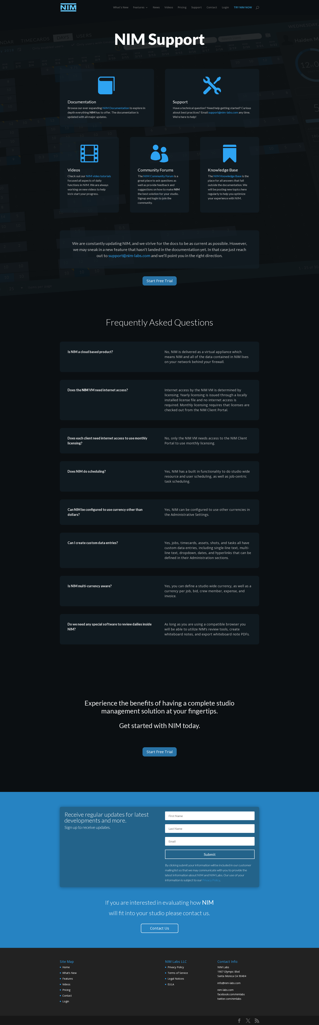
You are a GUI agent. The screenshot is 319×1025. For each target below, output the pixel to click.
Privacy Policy (211, 880)
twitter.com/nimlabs (229, 998)
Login (225, 7)
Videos (168, 7)
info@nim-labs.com (229, 983)
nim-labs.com (225, 990)
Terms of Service (178, 973)
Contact (212, 7)
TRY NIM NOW (243, 7)
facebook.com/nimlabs (231, 994)
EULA (171, 984)
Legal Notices (176, 978)
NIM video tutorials (98, 176)
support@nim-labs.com (223, 112)
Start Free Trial (160, 280)
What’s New (120, 7)
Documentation (82, 101)
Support (196, 7)
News (156, 7)
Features (138, 7)
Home (66, 967)
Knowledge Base (223, 169)
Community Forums (155, 169)
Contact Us (159, 928)
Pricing (182, 7)
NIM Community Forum (158, 176)
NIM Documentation (115, 108)
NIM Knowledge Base (227, 176)
